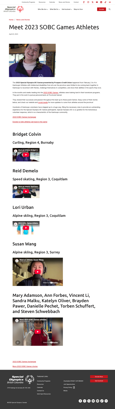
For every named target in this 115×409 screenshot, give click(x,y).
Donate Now (99, 376)
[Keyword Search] (109, 9)
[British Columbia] (13, 9)
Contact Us (40, 390)
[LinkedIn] (101, 2)
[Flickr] (109, 2)
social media (43, 102)
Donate (101, 9)
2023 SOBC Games (50, 92)
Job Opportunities (69, 384)
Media (65, 390)
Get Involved (99, 381)
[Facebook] (84, 2)
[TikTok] (105, 2)
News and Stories (64, 2)
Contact (76, 2)
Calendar (52, 2)
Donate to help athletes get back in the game (30, 122)
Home (11, 20)
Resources (42, 2)
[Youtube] (96, 2)
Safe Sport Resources (44, 394)
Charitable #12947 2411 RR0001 (73, 381)
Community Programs (28, 2)
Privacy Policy (68, 387)
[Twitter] (92, 2)
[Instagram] (88, 2)
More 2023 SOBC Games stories (25, 366)
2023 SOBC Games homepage (24, 117)
